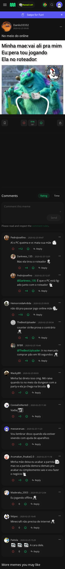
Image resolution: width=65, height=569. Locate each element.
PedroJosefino (18, 237)
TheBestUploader (26, 322)
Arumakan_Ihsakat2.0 (22, 456)
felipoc (14, 516)
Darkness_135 (24, 256)
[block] (60, 26)
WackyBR (15, 373)
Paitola (14, 540)
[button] (52, 5)
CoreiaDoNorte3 (19, 405)
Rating (43, 195)
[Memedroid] (12, 5)
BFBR (20, 345)
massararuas (17, 428)
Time (56, 195)
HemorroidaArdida (21, 303)
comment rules (40, 225)
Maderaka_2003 (19, 492)
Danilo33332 (21, 25)
